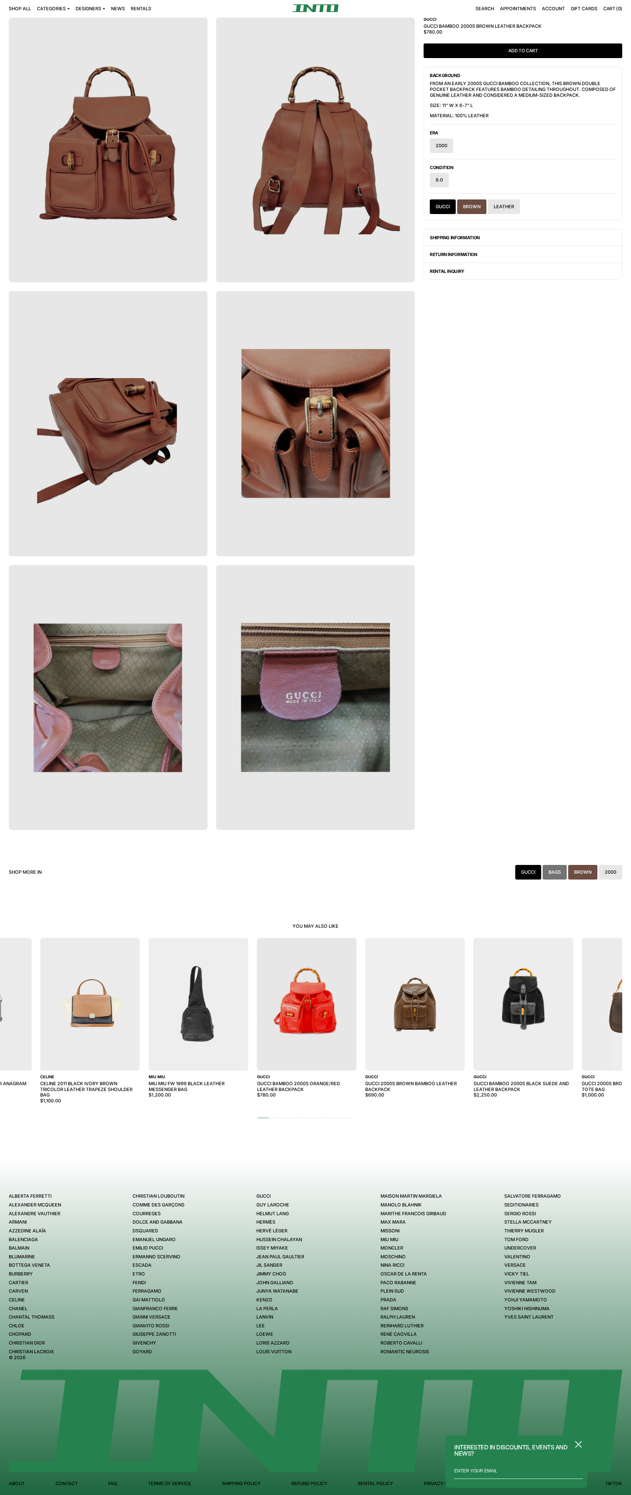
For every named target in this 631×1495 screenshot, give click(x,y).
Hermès (265, 1222)
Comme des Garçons (158, 1205)
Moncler (391, 1248)
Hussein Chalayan (279, 1239)
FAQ (112, 1483)
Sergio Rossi (520, 1213)
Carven (18, 1291)
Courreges (147, 1213)
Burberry (21, 1274)
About (17, 1483)
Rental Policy (375, 1483)
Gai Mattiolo (149, 1300)
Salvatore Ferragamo (532, 1196)
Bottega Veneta (29, 1265)
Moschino (393, 1256)
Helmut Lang (272, 1213)
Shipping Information (455, 237)
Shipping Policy (241, 1483)
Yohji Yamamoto (525, 1300)
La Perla (267, 1308)
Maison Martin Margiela (411, 1196)
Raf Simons (394, 1308)
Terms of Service (169, 1483)
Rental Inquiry (447, 271)
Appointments (518, 8)
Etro (139, 1274)
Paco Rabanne (398, 1282)
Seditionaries (521, 1205)
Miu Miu (389, 1239)
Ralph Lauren (397, 1317)
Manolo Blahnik (401, 1205)
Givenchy (144, 1343)
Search (484, 8)
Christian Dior (27, 1343)
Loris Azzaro (273, 1343)
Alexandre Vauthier (34, 1213)
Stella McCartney (528, 1222)
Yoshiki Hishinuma (527, 1308)
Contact (67, 1483)
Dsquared (145, 1230)
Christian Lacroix (31, 1351)
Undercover (520, 1248)
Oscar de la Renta (403, 1274)
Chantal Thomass (31, 1317)
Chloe (16, 1325)
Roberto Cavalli (401, 1343)
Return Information (453, 254)
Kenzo (264, 1300)
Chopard (20, 1334)
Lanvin (264, 1317)
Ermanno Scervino (156, 1256)
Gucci (443, 206)
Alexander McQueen (35, 1205)
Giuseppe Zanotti (154, 1334)
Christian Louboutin (158, 1196)
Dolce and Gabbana (158, 1222)
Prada (388, 1300)
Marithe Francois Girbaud (413, 1213)
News (118, 8)
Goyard (142, 1351)
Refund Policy (309, 1483)
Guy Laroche (272, 1205)
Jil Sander (269, 1265)
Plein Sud (392, 1291)
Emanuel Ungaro (154, 1239)
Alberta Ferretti (30, 1196)
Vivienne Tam (520, 1282)
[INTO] (315, 8)
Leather (504, 206)
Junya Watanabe (277, 1291)
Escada (142, 1265)
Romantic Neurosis (404, 1351)
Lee (260, 1325)
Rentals (141, 8)
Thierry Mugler (524, 1230)
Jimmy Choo (271, 1274)
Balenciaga (23, 1239)
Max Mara (393, 1222)
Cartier (18, 1282)
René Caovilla (398, 1334)
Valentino (517, 1256)
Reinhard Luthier (402, 1325)
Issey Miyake (272, 1248)
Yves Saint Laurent (529, 1317)
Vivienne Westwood (529, 1291)
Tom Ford (516, 1239)
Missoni (389, 1230)
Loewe (264, 1334)
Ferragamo (147, 1291)
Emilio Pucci (148, 1248)
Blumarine (22, 1256)
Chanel (18, 1308)
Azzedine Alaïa (27, 1230)
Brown (472, 206)
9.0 (439, 180)
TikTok (613, 1483)
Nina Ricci (392, 1265)
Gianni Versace (152, 1317)
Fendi (139, 1282)
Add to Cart (523, 50)
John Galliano (274, 1282)
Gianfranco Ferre (155, 1308)
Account (553, 8)
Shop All (20, 8)
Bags (554, 872)
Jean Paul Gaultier (280, 1256)
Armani (18, 1222)
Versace (515, 1265)
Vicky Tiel (516, 1274)
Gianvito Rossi (151, 1325)
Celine (17, 1300)
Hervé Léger (271, 1230)
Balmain (19, 1248)
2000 (441, 145)
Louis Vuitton (273, 1351)
